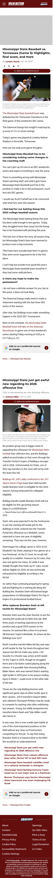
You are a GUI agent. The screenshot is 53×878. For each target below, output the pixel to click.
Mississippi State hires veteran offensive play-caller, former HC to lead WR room (26, 756)
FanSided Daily (9, 834)
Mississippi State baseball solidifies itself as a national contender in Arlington (26, 764)
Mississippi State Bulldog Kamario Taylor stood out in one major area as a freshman (27, 771)
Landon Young (12, 61)
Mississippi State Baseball (20, 359)
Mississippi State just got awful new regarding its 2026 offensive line (24, 749)
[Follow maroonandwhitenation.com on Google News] (46, 348)
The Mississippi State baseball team (21, 113)
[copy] (18, 66)
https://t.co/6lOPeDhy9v (15, 508)
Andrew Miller (12, 397)
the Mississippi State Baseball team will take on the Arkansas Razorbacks (24, 326)
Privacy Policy (9, 839)
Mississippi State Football (20, 805)
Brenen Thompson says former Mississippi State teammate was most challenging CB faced (27, 780)
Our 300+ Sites (39, 830)
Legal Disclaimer (40, 844)
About (5, 825)
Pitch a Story (38, 834)
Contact (6, 830)
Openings (37, 825)
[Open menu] (4, 3)
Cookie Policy (9, 844)
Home (5, 359)
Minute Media (15, 860)
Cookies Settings (10, 853)
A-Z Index (37, 849)
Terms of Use (39, 839)
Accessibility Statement (14, 849)
